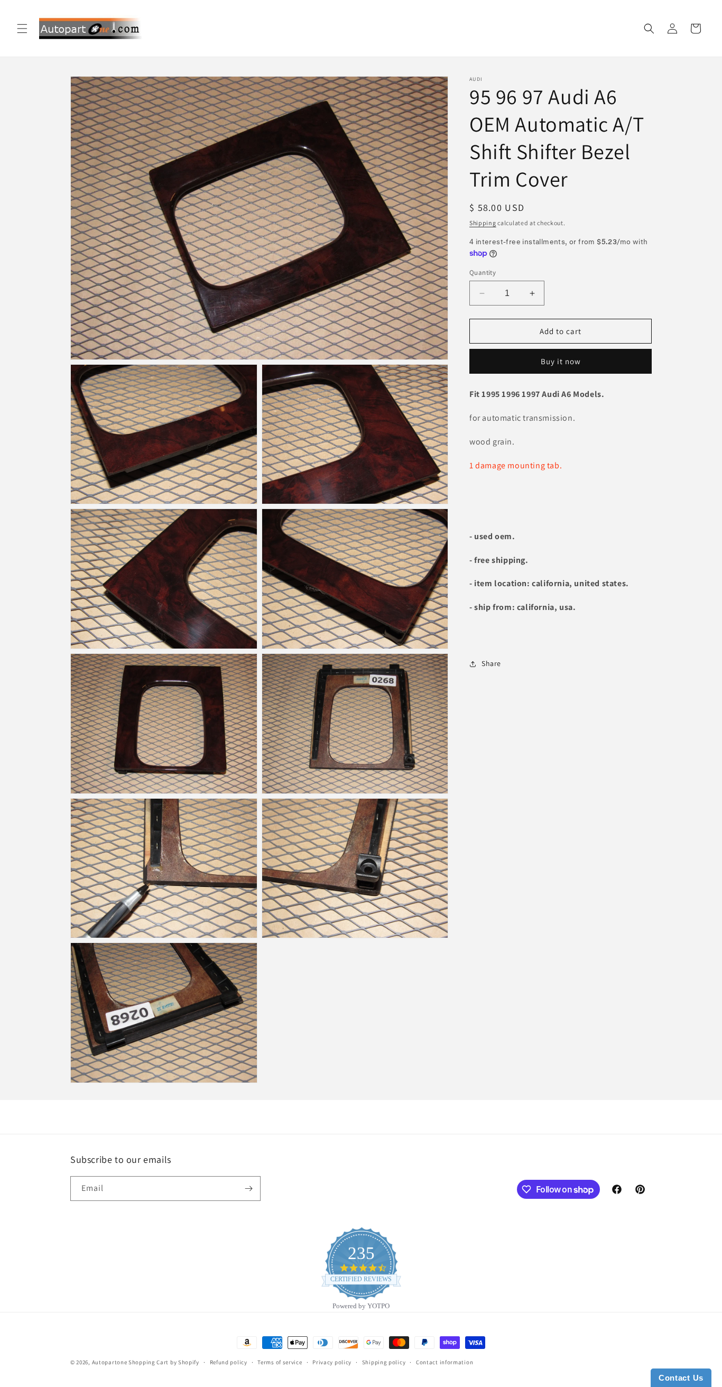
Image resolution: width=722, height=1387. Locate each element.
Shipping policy (384, 1362)
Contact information (444, 1362)
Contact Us (681, 1377)
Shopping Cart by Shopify (163, 1362)
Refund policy (228, 1362)
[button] (22, 28)
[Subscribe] (248, 1188)
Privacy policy (331, 1362)
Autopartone (109, 1362)
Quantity (482, 272)
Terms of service (279, 1362)
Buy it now (561, 362)
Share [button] (491, 664)
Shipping (482, 223)
